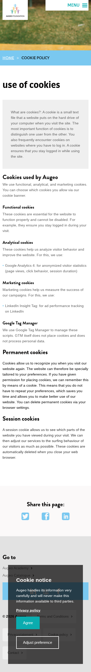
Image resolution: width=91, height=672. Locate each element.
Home (8, 58)
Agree (28, 623)
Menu (73, 5)
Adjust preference (37, 642)
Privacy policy (28, 610)
